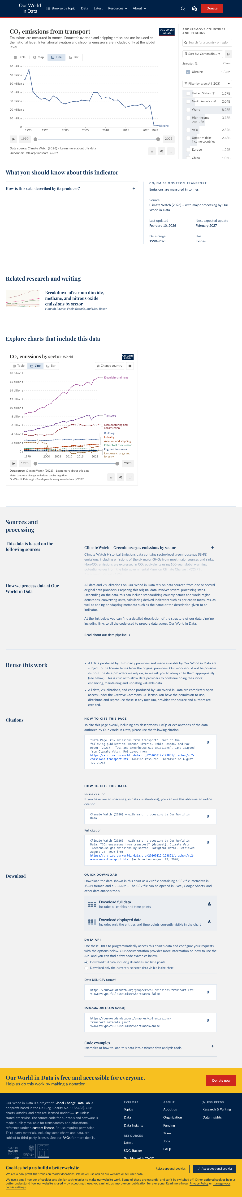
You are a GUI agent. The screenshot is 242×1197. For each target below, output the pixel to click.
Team (167, 1133)
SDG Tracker (133, 1151)
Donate (212, 8)
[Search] (183, 8)
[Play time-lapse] (13, 139)
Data (84, 8)
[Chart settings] (130, 366)
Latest (98, 8)
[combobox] (183, 8)
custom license (43, 1128)
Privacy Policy (199, 1183)
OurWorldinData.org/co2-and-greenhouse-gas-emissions (42, 479)
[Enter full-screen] (171, 151)
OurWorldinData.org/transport (29, 153)
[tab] (19, 57)
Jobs (166, 1141)
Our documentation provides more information (154, 951)
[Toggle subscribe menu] (194, 8)
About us (170, 1109)
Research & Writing (217, 1109)
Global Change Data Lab (72, 1103)
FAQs (66, 1138)
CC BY (54, 153)
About (137, 8)
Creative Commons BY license (135, 695)
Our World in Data (30, 8)
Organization (172, 1117)
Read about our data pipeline (105, 635)
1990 (25, 138)
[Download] (152, 151)
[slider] (35, 139)
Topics (128, 1109)
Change (111, 365)
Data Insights (133, 1125)
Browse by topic (63, 8)
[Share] (161, 151)
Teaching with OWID (139, 1158)
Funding (169, 1125)
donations (67, 1174)
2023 (169, 138)
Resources (115, 8)
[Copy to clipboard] (203, 742)
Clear (227, 63)
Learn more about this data (78, 148)
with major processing (201, 205)
